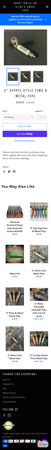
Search (6, 379)
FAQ (4, 388)
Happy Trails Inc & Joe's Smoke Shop (25, 7)
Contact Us (8, 384)
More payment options (25, 140)
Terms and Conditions (14, 397)
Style (5, 111)
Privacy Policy (9, 401)
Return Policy (9, 393)
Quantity (39, 111)
